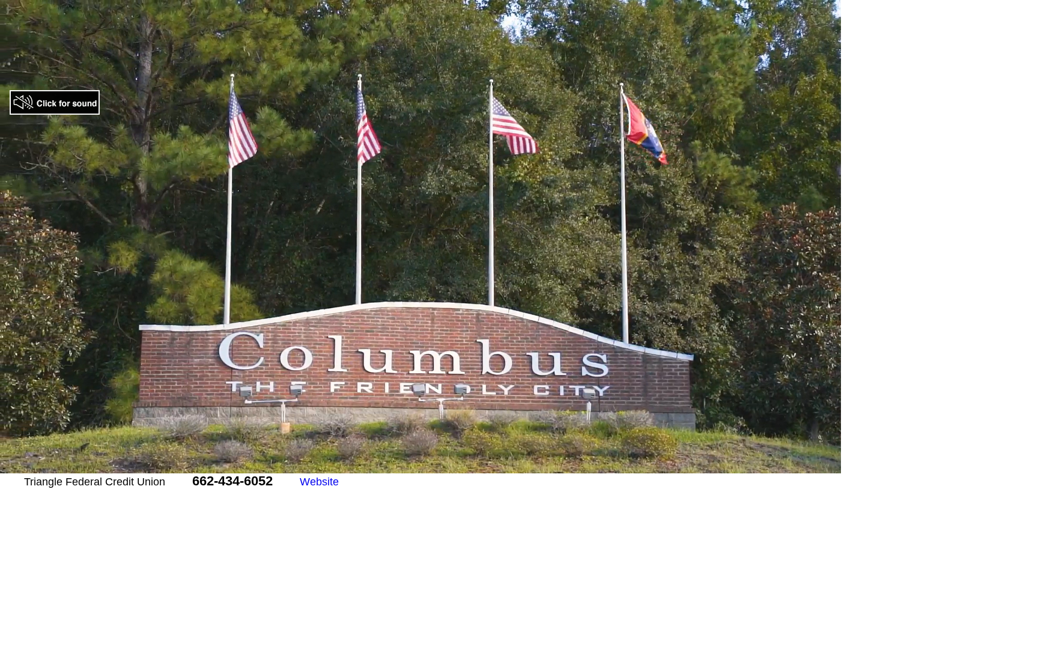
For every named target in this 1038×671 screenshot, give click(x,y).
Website (319, 482)
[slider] (395, 464)
